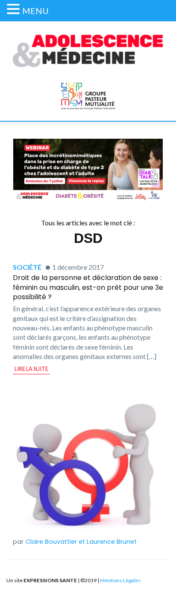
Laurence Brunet (112, 541)
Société (27, 267)
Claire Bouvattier (51, 541)
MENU (35, 11)
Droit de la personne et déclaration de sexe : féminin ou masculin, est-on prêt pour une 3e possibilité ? (88, 287)
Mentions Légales (120, 580)
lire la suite (31, 368)
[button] (14, 9)
